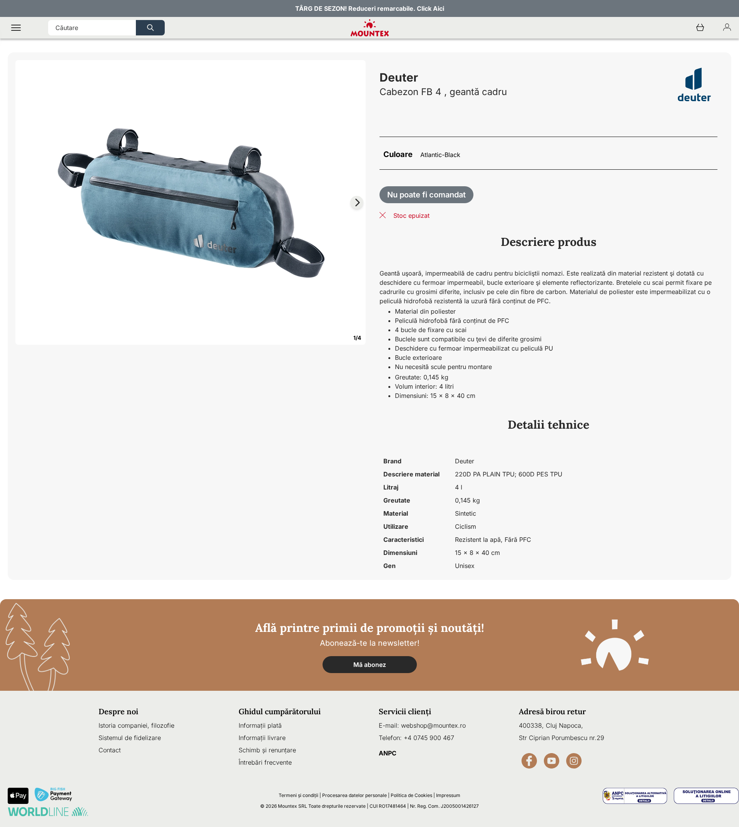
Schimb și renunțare (267, 750)
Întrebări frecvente (265, 762)
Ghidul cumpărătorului (280, 711)
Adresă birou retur (552, 711)
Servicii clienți (405, 711)
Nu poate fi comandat (426, 194)
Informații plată (260, 725)
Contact (110, 750)
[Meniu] (16, 28)
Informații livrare (262, 738)
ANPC (387, 753)
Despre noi (118, 711)
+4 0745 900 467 (429, 738)
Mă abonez (369, 664)
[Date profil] (727, 28)
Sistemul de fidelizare (130, 738)
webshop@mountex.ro (433, 725)
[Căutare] (150, 27)
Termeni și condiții (298, 795)
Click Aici (430, 8)
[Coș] (700, 28)
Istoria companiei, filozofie (136, 725)
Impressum (448, 795)
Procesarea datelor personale (354, 795)
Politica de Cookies (411, 795)
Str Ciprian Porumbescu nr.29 (561, 738)
